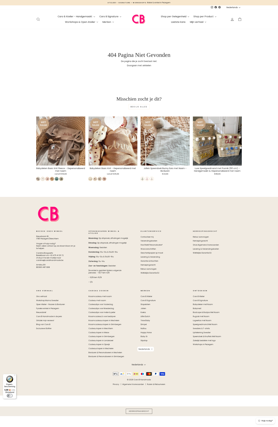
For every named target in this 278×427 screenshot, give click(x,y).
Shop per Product (203, 16)
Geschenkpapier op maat (152, 253)
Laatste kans (178, 22)
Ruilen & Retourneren (156, 384)
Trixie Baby (145, 320)
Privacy (116, 384)
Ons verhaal (41, 296)
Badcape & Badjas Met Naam (206, 312)
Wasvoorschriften (148, 249)
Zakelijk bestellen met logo (204, 340)
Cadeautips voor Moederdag (101, 308)
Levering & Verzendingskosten (206, 249)
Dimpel (144, 324)
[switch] (10, 395)
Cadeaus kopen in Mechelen (101, 348)
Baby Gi (144, 336)
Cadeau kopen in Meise (98, 332)
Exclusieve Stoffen (44, 328)
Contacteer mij (147, 237)
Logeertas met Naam (202, 320)
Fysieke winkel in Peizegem (47, 308)
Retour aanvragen (149, 269)
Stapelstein (145, 304)
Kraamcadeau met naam (100, 296)
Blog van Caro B (43, 324)
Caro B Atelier (146, 296)
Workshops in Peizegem (203, 344)
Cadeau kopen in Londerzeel (100, 340)
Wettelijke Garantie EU (150, 273)
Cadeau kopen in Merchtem (100, 328)
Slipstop (144, 340)
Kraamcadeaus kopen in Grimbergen (104, 324)
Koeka (143, 312)
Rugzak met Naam (201, 316)
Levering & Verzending (150, 257)
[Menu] (14, 376)
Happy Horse (146, 332)
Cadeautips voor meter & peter (101, 312)
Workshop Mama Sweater (47, 300)
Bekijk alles (139, 106)
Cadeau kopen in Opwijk (99, 344)
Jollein (143, 308)
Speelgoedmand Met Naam (205, 324)
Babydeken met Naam (203, 304)
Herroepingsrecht (148, 265)
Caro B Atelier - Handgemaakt (75, 16)
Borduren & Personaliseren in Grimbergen (106, 356)
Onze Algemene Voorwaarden (206, 245)
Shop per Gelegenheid (174, 16)
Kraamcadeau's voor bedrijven (102, 316)
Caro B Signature (109, 16)
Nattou (143, 328)
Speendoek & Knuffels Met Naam (207, 336)
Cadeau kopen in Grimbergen (101, 336)
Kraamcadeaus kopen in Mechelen (103, 320)
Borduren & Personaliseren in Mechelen (105, 352)
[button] (145, 349)
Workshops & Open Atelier (80, 22)
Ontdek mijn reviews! (45, 320)
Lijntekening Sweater (202, 332)
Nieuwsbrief (41, 312)
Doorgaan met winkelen (139, 65)
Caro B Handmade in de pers (49, 316)
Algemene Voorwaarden (133, 384)
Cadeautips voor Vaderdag (100, 304)
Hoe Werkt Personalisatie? (152, 245)
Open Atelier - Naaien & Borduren (50, 304)
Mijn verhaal (197, 22)
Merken (107, 22)
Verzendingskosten (149, 241)
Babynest (197, 308)
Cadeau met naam (97, 300)
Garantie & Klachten (149, 261)
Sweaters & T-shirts (201, 328)
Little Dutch (145, 316)
